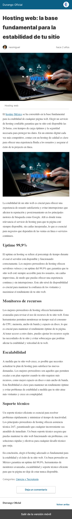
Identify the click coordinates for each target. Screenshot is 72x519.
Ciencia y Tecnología (27, 479)
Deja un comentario (36, 489)
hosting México (14, 114)
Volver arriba (62, 504)
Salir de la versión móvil (36, 514)
